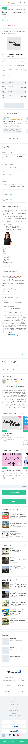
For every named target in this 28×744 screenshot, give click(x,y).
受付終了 (22, 741)
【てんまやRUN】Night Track (9, 433)
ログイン (20, 3)
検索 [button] (16, 3)
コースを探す (20, 691)
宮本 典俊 (9, 117)
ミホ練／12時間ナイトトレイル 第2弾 (18, 568)
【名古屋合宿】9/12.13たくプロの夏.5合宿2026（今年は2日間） (17, 612)
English (13, 2)
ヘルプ (14, 698)
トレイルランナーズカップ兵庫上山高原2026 (18, 559)
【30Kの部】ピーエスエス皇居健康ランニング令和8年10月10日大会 (18, 594)
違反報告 (24, 486)
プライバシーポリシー (14, 710)
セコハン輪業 (13, 638)
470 (13, 384)
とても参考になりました (9, 121)
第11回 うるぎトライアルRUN (16, 550)
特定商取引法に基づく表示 (14, 715)
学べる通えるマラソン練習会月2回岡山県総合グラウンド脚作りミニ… (18, 515)
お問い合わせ (14, 701)
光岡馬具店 (12, 647)
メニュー (24, 3)
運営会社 (14, 713)
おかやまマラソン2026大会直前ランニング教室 (18, 534)
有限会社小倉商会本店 (15, 656)
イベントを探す (7, 685)
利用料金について (14, 704)
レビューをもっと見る (14, 138)
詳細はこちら (12, 194)
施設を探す (7, 691)
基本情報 (4, 741)
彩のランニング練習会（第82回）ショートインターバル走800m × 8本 (18, 585)
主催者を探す (20, 685)
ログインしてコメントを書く (14, 365)
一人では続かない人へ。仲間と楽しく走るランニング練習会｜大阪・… (18, 603)
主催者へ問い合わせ (14, 492)
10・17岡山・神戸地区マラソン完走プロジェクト (18, 524)
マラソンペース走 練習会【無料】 (18, 620)
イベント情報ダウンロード (14, 502)
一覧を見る (22, 413)
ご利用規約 (14, 707)
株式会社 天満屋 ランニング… (16, 379)
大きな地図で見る (22, 354)
